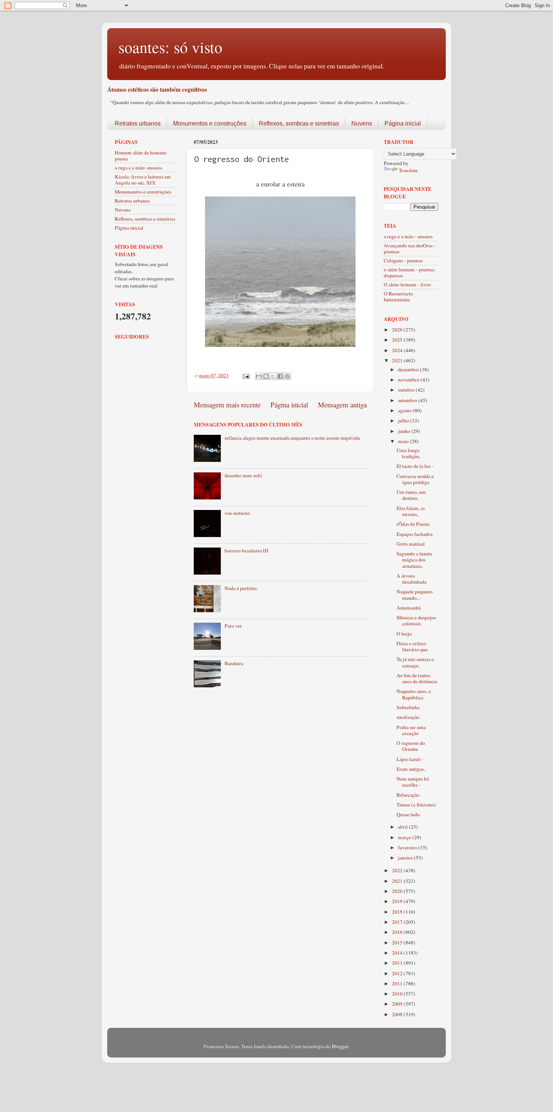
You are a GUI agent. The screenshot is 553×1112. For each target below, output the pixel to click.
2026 (398, 329)
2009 (398, 1003)
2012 (398, 973)
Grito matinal (411, 543)
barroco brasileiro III (247, 550)
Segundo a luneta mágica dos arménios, (414, 559)
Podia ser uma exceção (411, 730)
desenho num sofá (243, 475)
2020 (398, 891)
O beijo (404, 633)
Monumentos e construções (209, 123)
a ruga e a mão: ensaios (138, 167)
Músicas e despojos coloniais (416, 620)
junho (404, 431)
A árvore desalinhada (412, 578)
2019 (398, 901)
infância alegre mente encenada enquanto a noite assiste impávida (292, 437)
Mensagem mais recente (227, 404)
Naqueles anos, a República (414, 694)
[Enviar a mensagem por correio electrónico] (245, 375)
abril (403, 826)
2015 (398, 942)
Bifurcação (408, 794)
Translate (408, 170)
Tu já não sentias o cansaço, (415, 662)
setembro (408, 400)
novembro (409, 379)
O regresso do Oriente (411, 746)
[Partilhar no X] (273, 376)
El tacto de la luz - (415, 466)
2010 (398, 993)
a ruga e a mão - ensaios (408, 236)
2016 (398, 932)
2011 (398, 983)
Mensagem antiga (342, 404)
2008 (398, 1014)
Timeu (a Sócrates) (416, 804)
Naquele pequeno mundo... (415, 594)
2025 (398, 339)
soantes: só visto (170, 46)
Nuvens (361, 123)
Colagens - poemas (403, 260)
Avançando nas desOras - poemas (410, 248)
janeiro (406, 857)
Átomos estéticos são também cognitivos (157, 89)
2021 (398, 880)
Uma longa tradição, (408, 453)
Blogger (340, 1046)
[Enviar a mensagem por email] (259, 376)
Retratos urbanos (138, 123)
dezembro (409, 369)
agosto (405, 410)
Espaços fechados (415, 534)
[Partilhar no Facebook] (280, 376)
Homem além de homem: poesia (141, 155)
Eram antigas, (411, 769)
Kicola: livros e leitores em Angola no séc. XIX (143, 179)
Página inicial (402, 123)
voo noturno (237, 513)
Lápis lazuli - (410, 759)
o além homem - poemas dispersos (409, 272)
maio (404, 441)
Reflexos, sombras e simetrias (299, 123)
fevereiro (408, 847)
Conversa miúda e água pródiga (415, 479)
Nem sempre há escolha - (413, 781)
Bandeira (234, 663)
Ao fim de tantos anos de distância (417, 678)
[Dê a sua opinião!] (266, 376)
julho (404, 420)
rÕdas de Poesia (413, 523)
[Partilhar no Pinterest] (287, 376)
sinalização (408, 717)
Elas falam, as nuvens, (411, 511)
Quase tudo (408, 814)
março (405, 837)
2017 (398, 921)
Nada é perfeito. (241, 588)
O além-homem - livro (407, 284)
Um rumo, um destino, (411, 495)
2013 (398, 962)
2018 (398, 911)
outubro (407, 389)
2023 (398, 360)
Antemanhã (409, 607)
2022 (398, 870)
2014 (398, 952)
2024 (398, 350)
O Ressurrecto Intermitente (398, 296)
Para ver (233, 625)
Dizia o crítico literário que (412, 646)
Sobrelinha (408, 707)
